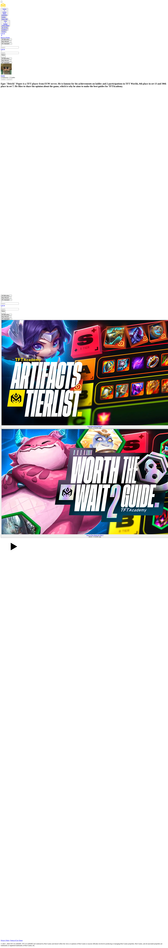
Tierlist (4, 9)
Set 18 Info (5, 27)
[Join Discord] (40, 939)
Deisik (3, 76)
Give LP (9, 79)
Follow (3, 79)
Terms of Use (14, 940)
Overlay (4, 31)
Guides (4, 17)
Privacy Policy (5, 940)
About (21, 940)
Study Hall (4, 19)
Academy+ (5, 29)
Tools (5, 21)
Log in (3, 33)
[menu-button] (1, 2)
